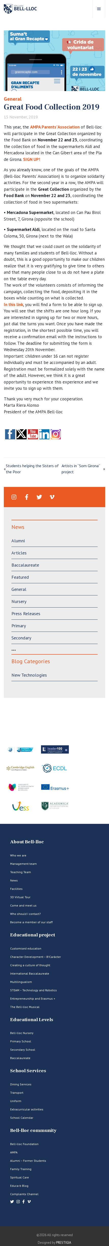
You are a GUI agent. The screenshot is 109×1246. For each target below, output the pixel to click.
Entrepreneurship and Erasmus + (32, 998)
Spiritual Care (19, 1177)
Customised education (25, 948)
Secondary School (22, 1049)
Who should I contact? (25, 914)
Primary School (20, 1041)
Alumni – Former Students (28, 1161)
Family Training (20, 1169)
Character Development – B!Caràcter (35, 957)
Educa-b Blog (19, 1186)
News (14, 880)
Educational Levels (31, 1020)
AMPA (13, 1152)
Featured (20, 577)
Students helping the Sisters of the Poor (32, 468)
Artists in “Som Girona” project (81, 468)
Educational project (32, 935)
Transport (16, 1092)
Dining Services (20, 1084)
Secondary (21, 638)
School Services (28, 1071)
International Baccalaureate (29, 973)
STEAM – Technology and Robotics (33, 990)
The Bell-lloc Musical (25, 1007)
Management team (23, 864)
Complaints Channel (24, 1194)
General (13, 99)
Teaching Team (20, 872)
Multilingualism (21, 982)
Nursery (18, 601)
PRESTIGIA (63, 1242)
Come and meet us (23, 905)
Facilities (16, 889)
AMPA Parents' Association (55, 127)
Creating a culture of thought (30, 965)
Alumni (18, 541)
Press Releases (25, 613)
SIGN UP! (31, 159)
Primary (18, 626)
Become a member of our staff (31, 922)
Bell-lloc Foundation (24, 1144)
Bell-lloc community (33, 1130)
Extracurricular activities (26, 1109)
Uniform (15, 1101)
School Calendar (21, 1118)
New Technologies (29, 675)
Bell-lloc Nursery (21, 1033)
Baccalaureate (25, 565)
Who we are (18, 855)
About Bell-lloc (27, 842)
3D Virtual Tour (20, 897)
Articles (19, 553)
